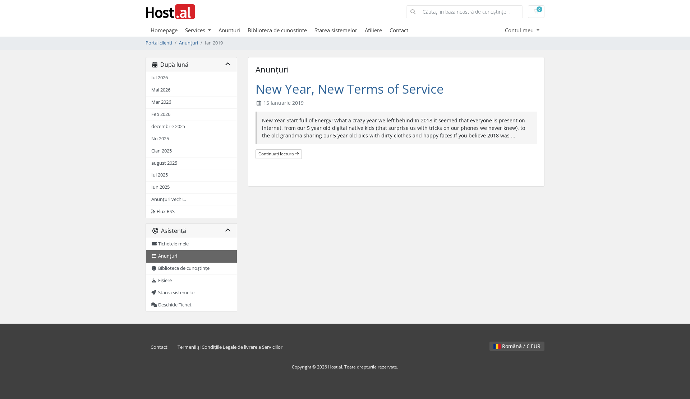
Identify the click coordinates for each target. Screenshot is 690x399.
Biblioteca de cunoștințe (277, 30)
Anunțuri (229, 30)
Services (196, 30)
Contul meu (520, 30)
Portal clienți (159, 43)
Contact (399, 30)
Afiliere (373, 30)
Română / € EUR (520, 346)
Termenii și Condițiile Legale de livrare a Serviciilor (230, 347)
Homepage (164, 30)
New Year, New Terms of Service (350, 88)
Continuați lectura (276, 154)
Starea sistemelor (335, 30)
